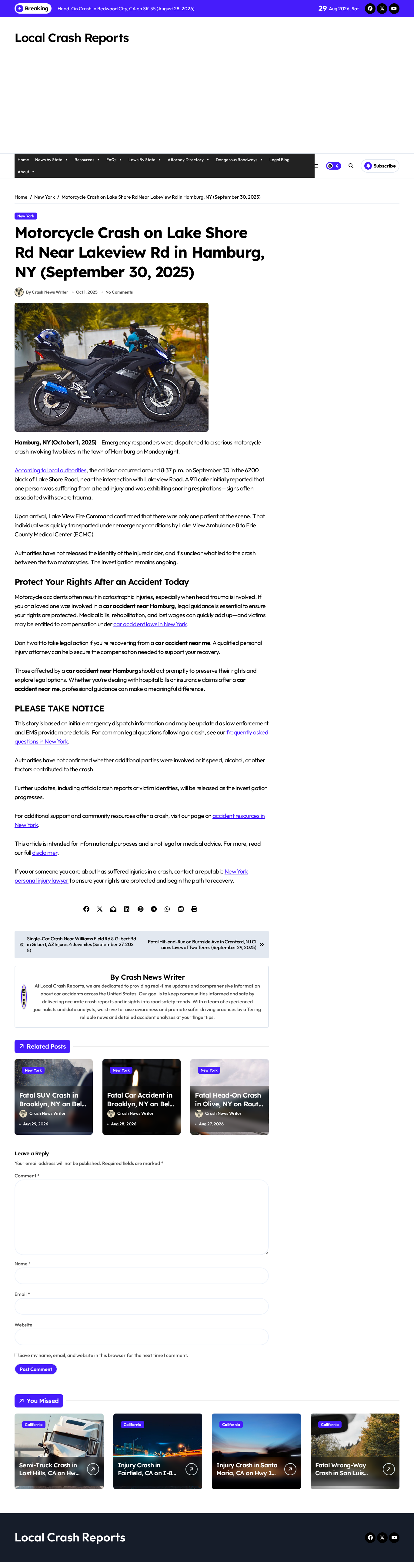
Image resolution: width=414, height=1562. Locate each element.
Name (23, 1264)
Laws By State (142, 159)
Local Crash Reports (72, 37)
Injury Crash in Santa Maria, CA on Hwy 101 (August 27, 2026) (247, 1473)
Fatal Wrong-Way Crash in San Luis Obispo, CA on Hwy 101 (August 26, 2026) (345, 1476)
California (34, 1424)
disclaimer (44, 852)
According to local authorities (50, 470)
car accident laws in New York (150, 624)
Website (23, 1325)
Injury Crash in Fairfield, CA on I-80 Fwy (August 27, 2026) (148, 1473)
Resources (84, 159)
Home (23, 159)
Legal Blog (279, 159)
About (23, 171)
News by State (48, 159)
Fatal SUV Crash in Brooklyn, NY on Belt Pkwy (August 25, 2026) (51, 1108)
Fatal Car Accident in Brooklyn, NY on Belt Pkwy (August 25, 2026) (139, 1108)
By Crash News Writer (47, 292)
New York (25, 215)
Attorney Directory (186, 159)
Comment (27, 1176)
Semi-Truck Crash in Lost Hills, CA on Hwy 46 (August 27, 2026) (49, 1473)
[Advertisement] (207, 107)
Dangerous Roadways (236, 159)
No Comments (119, 292)
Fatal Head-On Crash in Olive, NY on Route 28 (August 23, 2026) (228, 1104)
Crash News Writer (153, 976)
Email (22, 1294)
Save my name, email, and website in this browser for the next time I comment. (103, 1355)
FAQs (111, 159)
